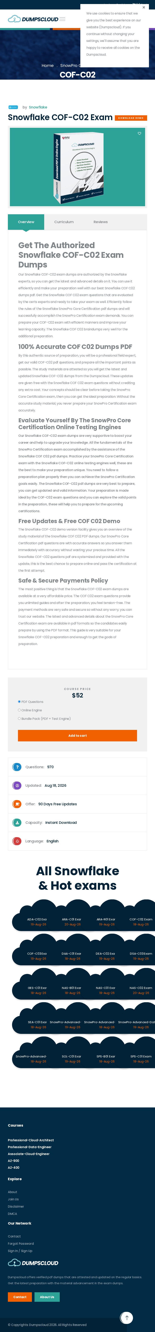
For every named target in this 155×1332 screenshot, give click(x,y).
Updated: (45, 785)
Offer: (51, 803)
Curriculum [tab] (63, 221)
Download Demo (131, 118)
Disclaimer (16, 1206)
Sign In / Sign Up (20, 1251)
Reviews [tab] (101, 221)
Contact (14, 1236)
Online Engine (31, 710)
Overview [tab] (26, 221)
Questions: (39, 766)
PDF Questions (32, 701)
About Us (47, 1297)
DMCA (12, 1214)
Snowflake (38, 107)
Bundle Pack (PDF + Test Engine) (46, 718)
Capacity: (51, 822)
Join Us (13, 1199)
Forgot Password (21, 1243)
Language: (42, 841)
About (12, 1192)
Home (48, 65)
